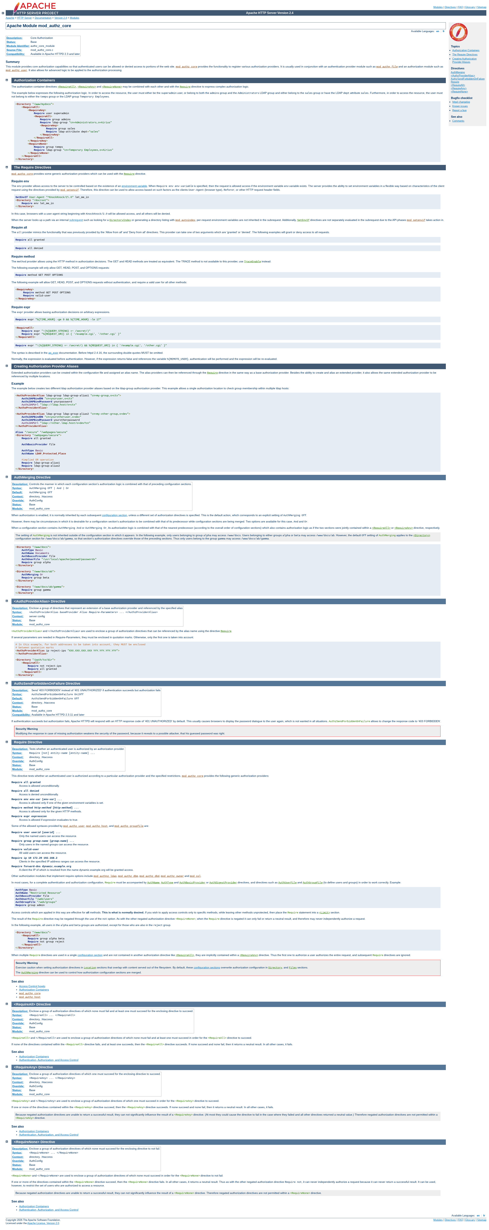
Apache (10, 17)
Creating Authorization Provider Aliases (464, 60)
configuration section (114, 515)
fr (443, 31)
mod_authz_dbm (128, 876)
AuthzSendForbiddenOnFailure (468, 78)
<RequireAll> (458, 85)
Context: (17, 496)
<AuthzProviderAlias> (463, 75)
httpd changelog (461, 102)
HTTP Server (24, 17)
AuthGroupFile (313, 882)
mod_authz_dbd (149, 876)
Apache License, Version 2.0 (43, 1223)
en (438, 31)
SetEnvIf (303, 220)
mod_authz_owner (172, 876)
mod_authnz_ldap (105, 876)
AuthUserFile (287, 882)
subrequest (76, 219)
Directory (275, 967)
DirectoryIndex (120, 220)
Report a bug (459, 110)
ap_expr (53, 352)
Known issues (460, 106)
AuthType (167, 882)
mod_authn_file (387, 66)
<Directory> (421, 535)
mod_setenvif (69, 189)
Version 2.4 (60, 17)
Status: (11, 41)
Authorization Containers (465, 50)
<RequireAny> (459, 88)
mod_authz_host (97, 826)
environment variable (134, 185)
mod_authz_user (16, 70)
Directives (450, 7)
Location (90, 967)
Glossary (470, 7)
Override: (18, 500)
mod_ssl (195, 876)
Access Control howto (32, 986)
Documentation (43, 17)
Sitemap (481, 7)
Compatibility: (15, 53)
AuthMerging (458, 72)
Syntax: (17, 488)
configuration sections (207, 967)
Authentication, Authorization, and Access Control (48, 1059)
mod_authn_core (29, 993)
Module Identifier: (18, 45)
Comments (458, 120)
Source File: (14, 49)
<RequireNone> (459, 91)
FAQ (460, 7)
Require (455, 81)
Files (293, 967)
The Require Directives (465, 54)
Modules (438, 7)
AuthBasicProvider (192, 882)
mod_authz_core (186, 66)
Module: (17, 508)
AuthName (153, 882)
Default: (17, 492)
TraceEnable (252, 261)
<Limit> (324, 912)
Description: (14, 37)
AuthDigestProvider (223, 882)
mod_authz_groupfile (128, 826)
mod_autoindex (185, 220)
